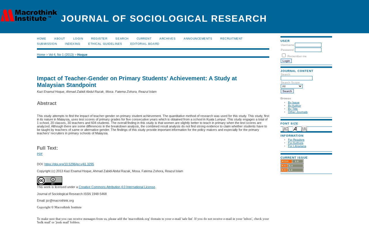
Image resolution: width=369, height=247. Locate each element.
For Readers (296, 139)
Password (287, 49)
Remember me (297, 56)
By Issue (294, 102)
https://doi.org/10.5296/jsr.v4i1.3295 (69, 164)
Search (121, 38)
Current (144, 38)
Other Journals (298, 112)
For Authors (295, 142)
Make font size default (295, 128)
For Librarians (297, 146)
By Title (293, 108)
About (59, 38)
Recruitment (231, 38)
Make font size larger (304, 128)
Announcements (198, 38)
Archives (167, 38)
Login (78, 38)
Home (41, 38)
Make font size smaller (286, 128)
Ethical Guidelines (105, 43)
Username (287, 45)
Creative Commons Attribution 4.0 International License (117, 187)
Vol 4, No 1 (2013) (61, 54)
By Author (294, 105)
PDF (40, 153)
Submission (47, 43)
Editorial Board (144, 43)
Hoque (82, 54)
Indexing (72, 43)
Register (99, 38)
